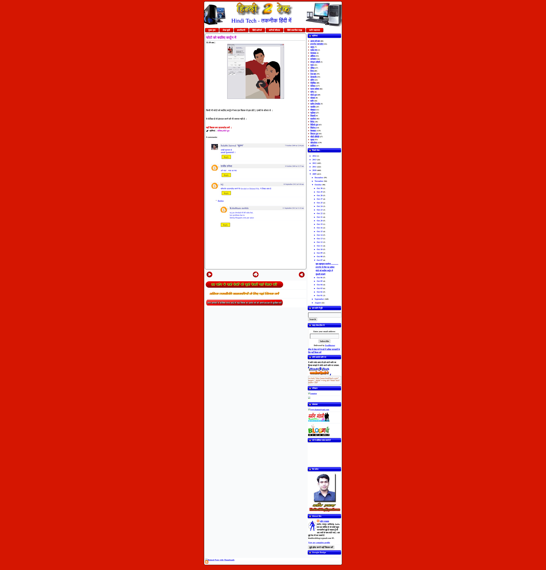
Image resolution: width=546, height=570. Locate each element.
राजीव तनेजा (226, 166)
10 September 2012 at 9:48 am (293, 184)
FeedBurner (330, 345)
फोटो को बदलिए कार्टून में (221, 37)
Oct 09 (320, 252)
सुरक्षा (312, 139)
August (318, 302)
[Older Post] (301, 274)
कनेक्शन (313, 58)
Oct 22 (320, 213)
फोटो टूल (226, 130)
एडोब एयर (313, 49)
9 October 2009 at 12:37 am (294, 166)
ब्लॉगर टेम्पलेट (315, 103)
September (319, 298)
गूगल (312, 64)
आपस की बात (315, 40)
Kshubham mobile (239, 208)
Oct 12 (320, 242)
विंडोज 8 (313, 127)
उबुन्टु (312, 46)
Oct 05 (320, 281)
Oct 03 (320, 288)
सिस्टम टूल (314, 133)
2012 (314, 163)
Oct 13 (320, 238)
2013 (314, 159)
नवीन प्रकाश (324, 521)
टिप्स (312, 70)
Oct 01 (320, 295)
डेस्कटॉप (313, 76)
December (319, 177)
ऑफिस (312, 55)
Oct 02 (320, 291)
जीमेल (312, 67)
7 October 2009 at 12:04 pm (294, 145)
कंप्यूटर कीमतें (315, 61)
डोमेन (312, 79)
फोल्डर (312, 97)
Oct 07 (320, 260)
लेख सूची (226, 30)
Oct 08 (320, 256)
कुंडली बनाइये (320, 274)
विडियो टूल (314, 124)
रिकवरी (312, 115)
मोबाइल (313, 109)
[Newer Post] (209, 274)
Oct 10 (320, 249)
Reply (226, 157)
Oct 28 (320, 195)
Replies (221, 200)
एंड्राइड (313, 52)
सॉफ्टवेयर (313, 142)
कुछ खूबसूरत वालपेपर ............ (327, 263)
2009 (314, 173)
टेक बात (313, 73)
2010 (314, 170)
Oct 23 (320, 209)
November (319, 181)
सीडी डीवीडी (314, 136)
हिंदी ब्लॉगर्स (257, 30)
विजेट (312, 121)
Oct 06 (320, 277)
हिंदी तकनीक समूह (294, 30)
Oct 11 (320, 245)
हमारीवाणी (241, 30)
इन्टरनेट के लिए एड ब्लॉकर (325, 267)
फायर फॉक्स (314, 88)
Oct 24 (320, 206)
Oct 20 (320, 220)
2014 (314, 155)
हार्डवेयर (313, 145)
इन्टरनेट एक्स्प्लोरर (316, 43)
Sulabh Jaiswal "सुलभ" (232, 145)
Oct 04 (320, 284)
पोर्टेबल (220, 130)
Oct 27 (320, 198)
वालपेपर (313, 118)
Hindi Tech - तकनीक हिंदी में (261, 20)
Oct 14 (320, 234)
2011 (314, 166)
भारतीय (313, 106)
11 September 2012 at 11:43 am (293, 208)
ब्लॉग (312, 100)
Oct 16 (320, 227)
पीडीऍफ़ (313, 82)
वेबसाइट (313, 130)
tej (222, 184)
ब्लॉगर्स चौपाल (274, 30)
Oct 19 (320, 224)
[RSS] (206, 562)
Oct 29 (320, 191)
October (318, 184)
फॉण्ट (312, 91)
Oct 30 (320, 188)
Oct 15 (320, 231)
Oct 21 (320, 217)
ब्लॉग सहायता (314, 30)
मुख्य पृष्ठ (212, 30)
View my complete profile (319, 542)
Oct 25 (320, 202)
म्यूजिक (312, 112)
